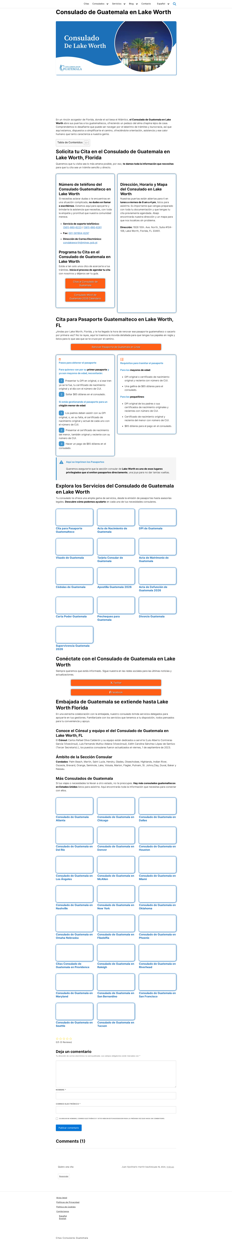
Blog (131, 3)
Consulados (98, 3)
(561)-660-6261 (93, 227)
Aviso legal (61, 1197)
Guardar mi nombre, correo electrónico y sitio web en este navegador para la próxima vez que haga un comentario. (112, 1118)
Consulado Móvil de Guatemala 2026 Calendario (85, 296)
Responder (63, 1176)
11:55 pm (170, 1167)
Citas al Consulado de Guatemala (85, 283)
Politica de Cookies (66, 1207)
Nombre (61, 1090)
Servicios (116, 3)
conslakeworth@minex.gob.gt (80, 242)
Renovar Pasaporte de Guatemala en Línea (116, 347)
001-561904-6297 (79, 233)
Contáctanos (62, 1211)
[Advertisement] (116, 96)
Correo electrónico (68, 1104)
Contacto (146, 3)
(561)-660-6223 (72, 227)
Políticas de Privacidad (67, 1202)
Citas (86, 3)
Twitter (117, 682)
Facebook (117, 692)
